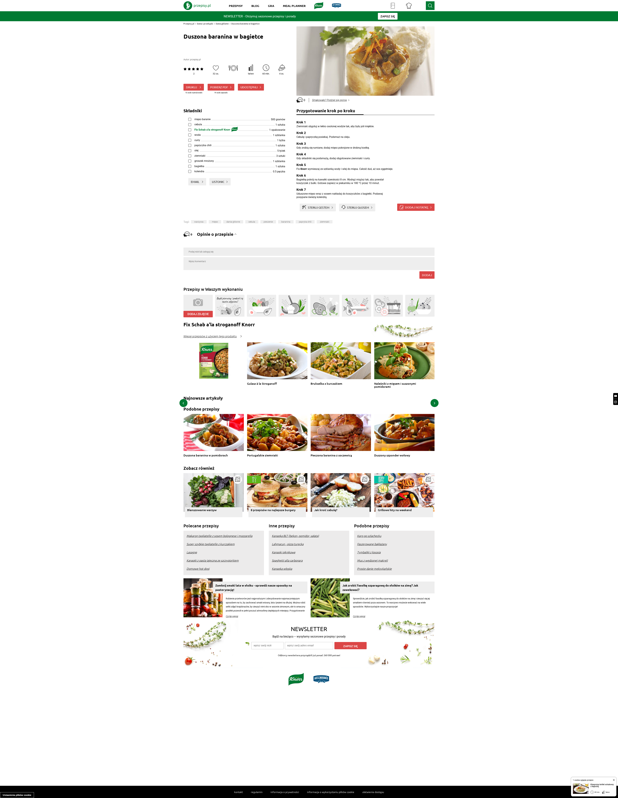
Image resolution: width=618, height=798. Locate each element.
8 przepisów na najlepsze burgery (273, 510)
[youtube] (615, 396)
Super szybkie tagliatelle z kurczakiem (211, 544)
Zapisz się (350, 646)
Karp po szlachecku (369, 535)
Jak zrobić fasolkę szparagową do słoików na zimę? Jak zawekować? (380, 587)
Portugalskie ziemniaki (262, 455)
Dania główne (222, 23)
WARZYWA (198, 221)
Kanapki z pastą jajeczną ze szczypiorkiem (213, 560)
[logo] (197, 5)
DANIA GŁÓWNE (233, 221)
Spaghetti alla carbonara (287, 560)
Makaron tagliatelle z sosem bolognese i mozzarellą (219, 535)
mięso (215, 221)
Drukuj (192, 87)
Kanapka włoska (282, 568)
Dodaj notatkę (416, 207)
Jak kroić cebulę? (325, 510)
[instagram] (615, 402)
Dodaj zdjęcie (198, 314)
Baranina (285, 221)
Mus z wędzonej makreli (372, 560)
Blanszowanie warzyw (202, 510)
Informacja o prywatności (285, 792)
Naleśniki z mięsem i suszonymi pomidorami (395, 385)
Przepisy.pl (188, 23)
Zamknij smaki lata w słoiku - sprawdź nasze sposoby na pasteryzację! (253, 587)
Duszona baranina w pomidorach (205, 455)
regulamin (256, 792)
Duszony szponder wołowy (392, 455)
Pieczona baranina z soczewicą (331, 455)
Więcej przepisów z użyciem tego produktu (210, 336)
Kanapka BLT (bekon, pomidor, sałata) (295, 535)
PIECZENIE (268, 221)
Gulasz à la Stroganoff (262, 383)
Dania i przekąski (205, 23)
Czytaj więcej (232, 616)
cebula (251, 221)
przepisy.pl (195, 59)
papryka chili (305, 221)
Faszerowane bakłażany (372, 544)
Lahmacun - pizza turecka (288, 544)
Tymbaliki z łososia (369, 552)
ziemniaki (324, 221)
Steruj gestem (318, 207)
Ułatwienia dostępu (373, 792)
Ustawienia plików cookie (17, 795)
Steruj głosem (358, 207)
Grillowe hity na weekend (395, 510)
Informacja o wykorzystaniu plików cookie (330, 792)
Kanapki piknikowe (283, 552)
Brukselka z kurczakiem (326, 383)
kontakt (238, 792)
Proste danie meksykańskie (374, 568)
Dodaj (427, 275)
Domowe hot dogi (198, 568)
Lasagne (192, 552)
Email (195, 181)
